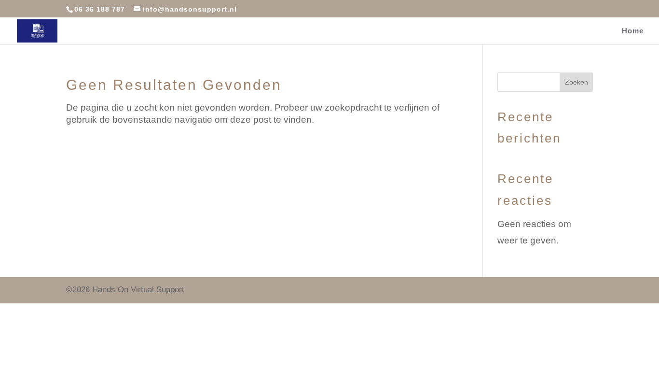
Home (633, 31)
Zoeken (576, 82)
